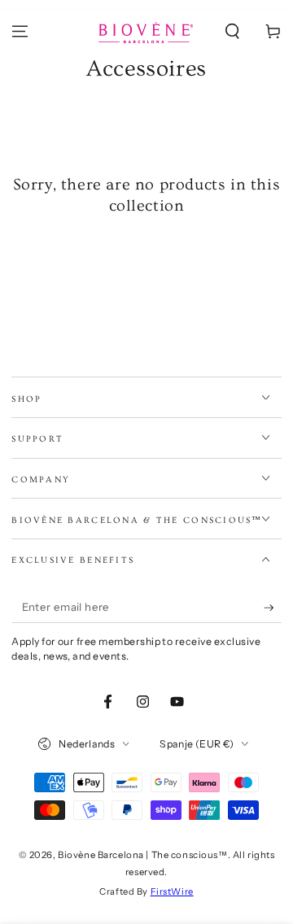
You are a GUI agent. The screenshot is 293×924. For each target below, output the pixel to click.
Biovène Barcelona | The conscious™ (142, 855)
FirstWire (172, 891)
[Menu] (20, 32)
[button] (232, 32)
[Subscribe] (273, 608)
